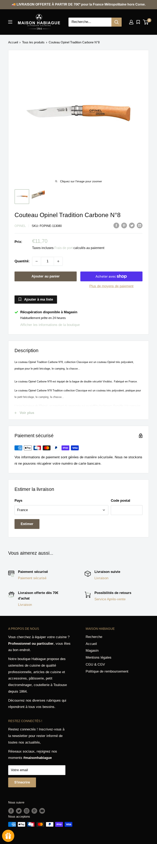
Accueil (13, 42)
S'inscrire (22, 782)
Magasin (92, 650)
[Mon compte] (131, 22)
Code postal (120, 501)
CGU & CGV (95, 664)
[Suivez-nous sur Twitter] (19, 811)
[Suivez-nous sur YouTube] (42, 811)
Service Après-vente (110, 599)
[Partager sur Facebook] (116, 225)
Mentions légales (98, 657)
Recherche (94, 637)
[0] (145, 22)
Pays (18, 501)
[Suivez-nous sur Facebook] (11, 811)
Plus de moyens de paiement (111, 286)
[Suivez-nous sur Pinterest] (34, 811)
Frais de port (63, 248)
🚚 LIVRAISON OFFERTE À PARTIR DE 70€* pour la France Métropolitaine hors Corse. (79, 4)
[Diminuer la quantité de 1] (36, 261)
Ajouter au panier (45, 276)
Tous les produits (33, 42)
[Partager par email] (139, 225)
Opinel (20, 226)
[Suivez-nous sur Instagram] (26, 811)
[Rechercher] (116, 22)
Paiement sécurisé (32, 578)
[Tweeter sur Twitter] (132, 225)
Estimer (27, 524)
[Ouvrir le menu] (10, 22)
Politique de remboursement (107, 671)
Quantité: (22, 261)
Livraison (101, 578)
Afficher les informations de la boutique (50, 325)
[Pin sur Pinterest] (124, 225)
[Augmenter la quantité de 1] (58, 261)
